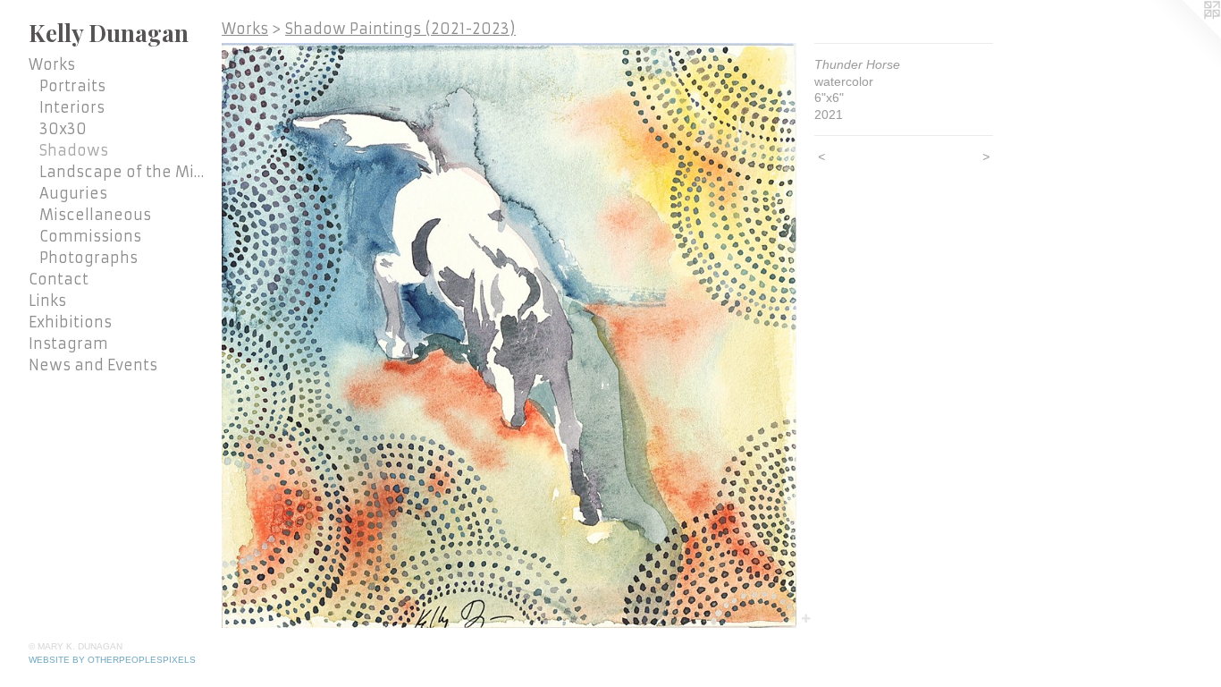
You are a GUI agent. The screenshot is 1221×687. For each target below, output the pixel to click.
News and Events (93, 365)
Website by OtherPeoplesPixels (112, 660)
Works (52, 64)
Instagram (68, 343)
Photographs (88, 258)
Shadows (73, 150)
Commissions (90, 236)
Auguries (73, 193)
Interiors (72, 107)
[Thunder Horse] (509, 335)
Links (47, 301)
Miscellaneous (95, 215)
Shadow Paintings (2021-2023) (400, 29)
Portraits (72, 86)
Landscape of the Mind (123, 172)
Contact (58, 279)
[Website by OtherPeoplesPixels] (1185, 36)
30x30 (63, 129)
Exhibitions (70, 322)
